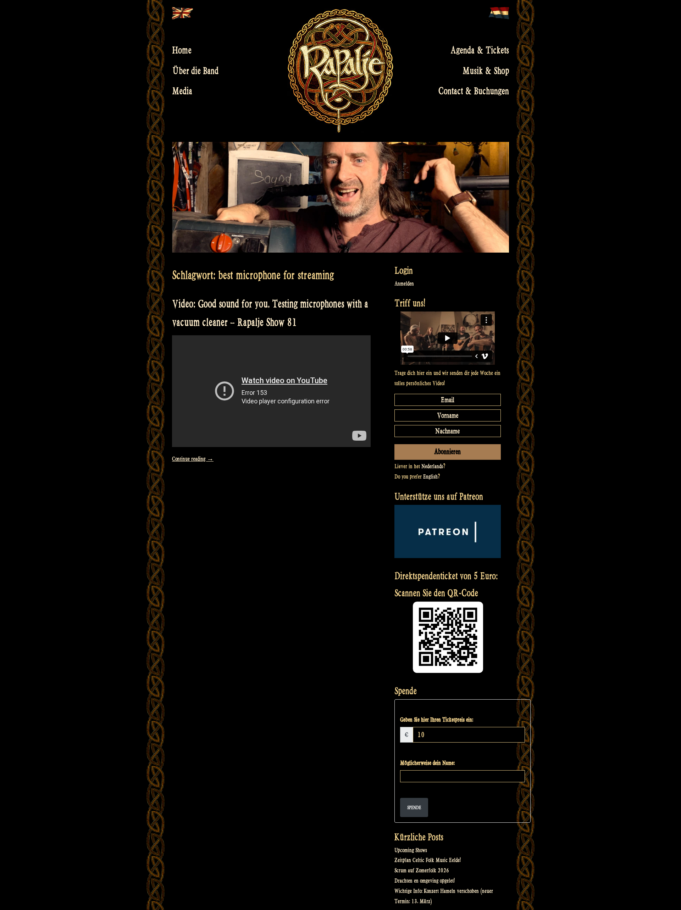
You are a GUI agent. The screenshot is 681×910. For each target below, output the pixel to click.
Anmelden (404, 283)
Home (182, 50)
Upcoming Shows (410, 850)
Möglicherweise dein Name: (427, 763)
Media (182, 91)
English (430, 476)
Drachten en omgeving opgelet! (424, 880)
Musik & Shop (486, 70)
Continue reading (193, 459)
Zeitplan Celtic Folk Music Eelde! (427, 860)
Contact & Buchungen (473, 91)
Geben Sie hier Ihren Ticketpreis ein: (436, 719)
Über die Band (195, 70)
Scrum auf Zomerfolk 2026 (421, 870)
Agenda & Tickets (479, 50)
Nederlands (432, 466)
